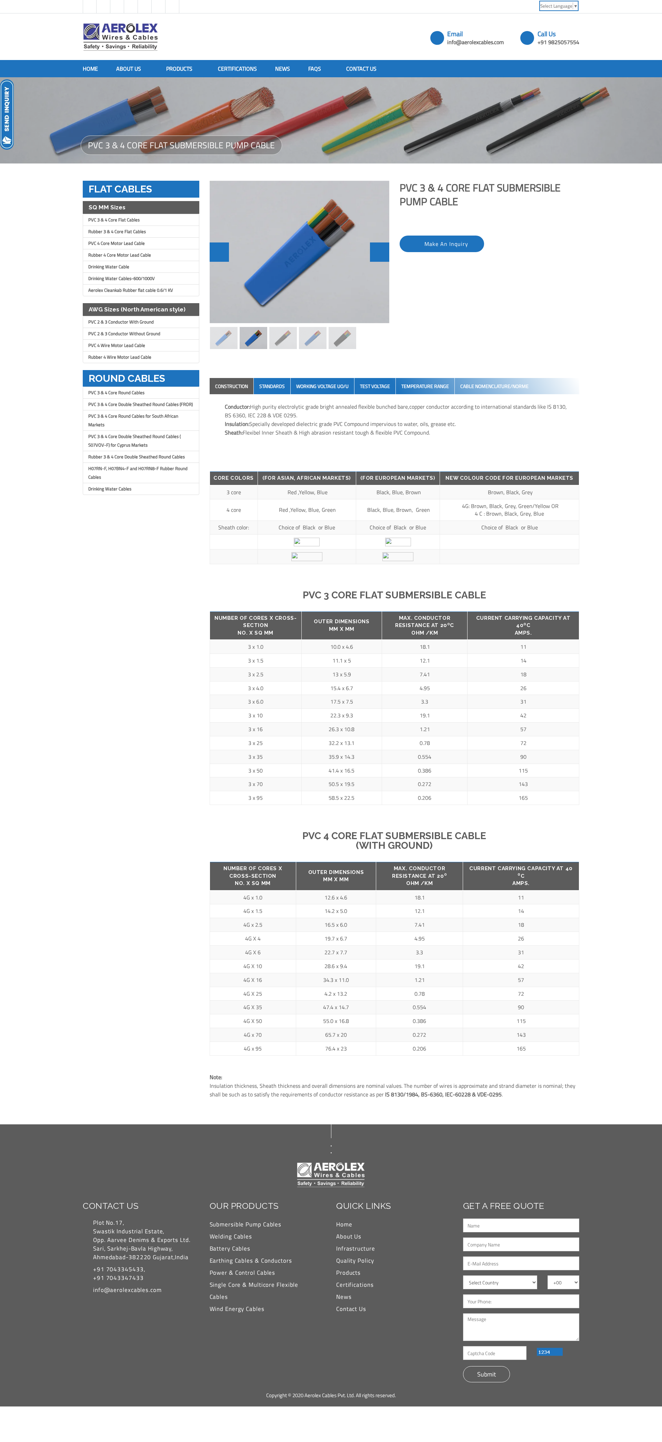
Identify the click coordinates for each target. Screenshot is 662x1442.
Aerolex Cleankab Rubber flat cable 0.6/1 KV (130, 290)
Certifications (237, 68)
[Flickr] (172, 6)
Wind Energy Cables (237, 1308)
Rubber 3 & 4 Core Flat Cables (117, 231)
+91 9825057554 (558, 42)
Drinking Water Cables (109, 488)
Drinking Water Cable (108, 266)
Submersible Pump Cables (246, 1224)
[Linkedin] (131, 6)
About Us (129, 68)
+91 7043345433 (118, 1269)
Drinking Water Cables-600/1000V (121, 278)
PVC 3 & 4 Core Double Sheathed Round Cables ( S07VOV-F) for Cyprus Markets (134, 440)
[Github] (117, 6)
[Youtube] (159, 6)
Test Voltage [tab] (375, 386)
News (282, 68)
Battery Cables (230, 1248)
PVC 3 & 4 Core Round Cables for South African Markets (133, 420)
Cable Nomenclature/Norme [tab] (494, 386)
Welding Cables (231, 1236)
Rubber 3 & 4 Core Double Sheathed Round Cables (136, 456)
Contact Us (361, 68)
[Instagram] (145, 6)
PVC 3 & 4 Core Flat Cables (114, 219)
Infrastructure (355, 1248)
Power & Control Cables (242, 1272)
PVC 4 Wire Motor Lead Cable (116, 345)
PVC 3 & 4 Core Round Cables (116, 392)
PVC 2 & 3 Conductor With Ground (121, 321)
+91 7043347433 (118, 1277)
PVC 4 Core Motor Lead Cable (116, 243)
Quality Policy (355, 1260)
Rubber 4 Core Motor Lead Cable (119, 254)
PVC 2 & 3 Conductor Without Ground (124, 333)
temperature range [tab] (425, 386)
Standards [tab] (272, 386)
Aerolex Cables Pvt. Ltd (329, 1395)
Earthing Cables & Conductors (251, 1260)
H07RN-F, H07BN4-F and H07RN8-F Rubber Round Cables (138, 472)
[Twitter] (103, 6)
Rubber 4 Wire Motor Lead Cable (119, 357)
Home (90, 68)
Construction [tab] (231, 386)
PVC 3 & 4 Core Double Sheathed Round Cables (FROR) (140, 404)
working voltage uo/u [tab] (322, 386)
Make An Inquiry (446, 244)
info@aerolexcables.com (475, 42)
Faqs (315, 68)
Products (180, 68)
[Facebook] (90, 6)
